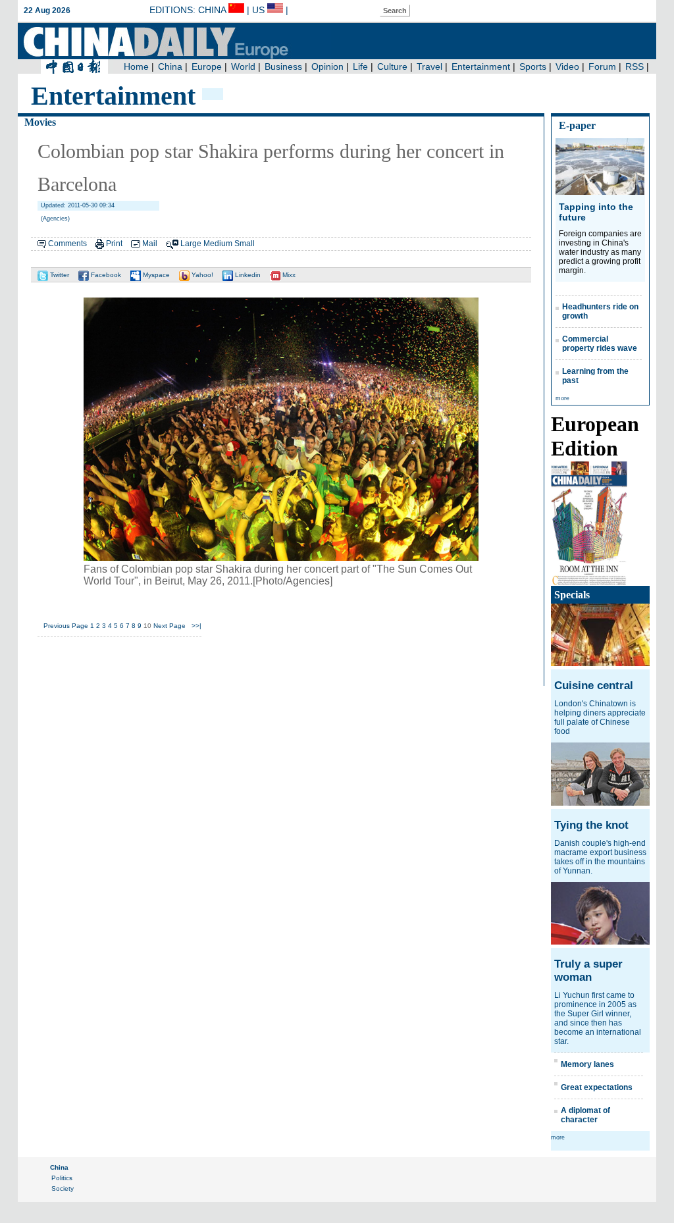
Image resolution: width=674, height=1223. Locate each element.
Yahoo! (201, 274)
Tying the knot (591, 825)
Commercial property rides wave (599, 343)
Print (114, 243)
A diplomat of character (585, 1115)
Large (190, 243)
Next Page (169, 625)
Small (244, 243)
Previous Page (65, 625)
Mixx (288, 274)
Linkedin (247, 274)
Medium (217, 243)
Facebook (105, 274)
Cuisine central (593, 685)
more (562, 398)
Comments (67, 243)
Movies (40, 122)
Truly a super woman (588, 970)
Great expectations (597, 1087)
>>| (196, 625)
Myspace (155, 274)
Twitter (58, 274)
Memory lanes (587, 1064)
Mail (149, 243)
